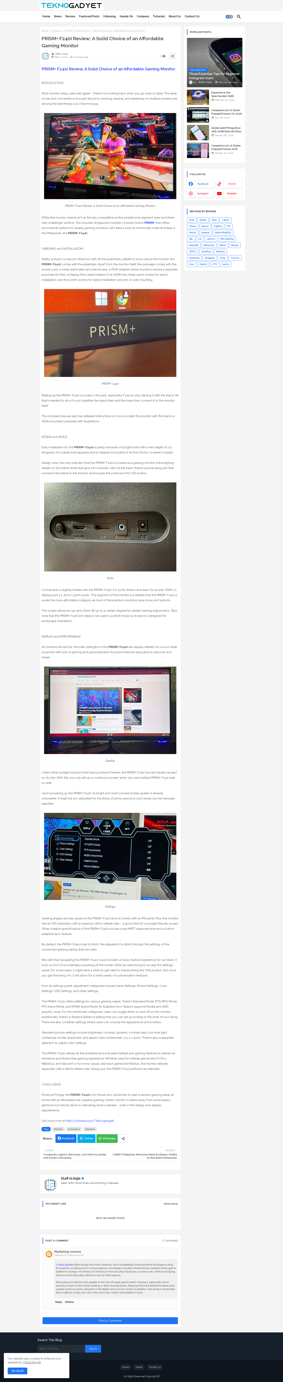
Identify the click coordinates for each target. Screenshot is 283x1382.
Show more (171, 1203)
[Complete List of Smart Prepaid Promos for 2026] (198, 115)
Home (46, 16)
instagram (203, 193)
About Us (175, 16)
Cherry (193, 226)
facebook (203, 184)
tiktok (232, 184)
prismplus (74, 1129)
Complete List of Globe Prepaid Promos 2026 (226, 147)
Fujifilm (218, 226)
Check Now (30, 1362)
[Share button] (123, 1138)
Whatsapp (109, 1138)
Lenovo (211, 239)
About (139, 1367)
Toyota (235, 258)
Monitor (58, 1129)
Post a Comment (110, 1320)
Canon (225, 220)
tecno (225, 264)
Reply (58, 1302)
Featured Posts (89, 16)
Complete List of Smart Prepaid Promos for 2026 (226, 112)
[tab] (46, 16)
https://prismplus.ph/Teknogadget (89, 1121)
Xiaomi (203, 264)
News (58, 16)
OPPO (192, 251)
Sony (223, 258)
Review (70, 16)
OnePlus (206, 251)
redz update (66, 1264)
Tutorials (159, 16)
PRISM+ (149, 223)
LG (199, 239)
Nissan (235, 245)
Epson (205, 226)
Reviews (56, 30)
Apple (202, 220)
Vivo (191, 264)
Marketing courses (67, 1251)
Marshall (193, 245)
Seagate (210, 258)
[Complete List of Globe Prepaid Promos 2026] (198, 150)
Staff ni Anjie (71, 1178)
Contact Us (192, 16)
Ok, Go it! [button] (17, 1370)
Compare (143, 16)
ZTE (214, 264)
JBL (191, 239)
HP (228, 226)
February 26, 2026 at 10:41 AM (69, 1255)
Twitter (88, 1138)
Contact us (155, 1367)
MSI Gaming (227, 239)
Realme (220, 251)
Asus (214, 220)
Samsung (194, 258)
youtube (232, 193)
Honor (192, 232)
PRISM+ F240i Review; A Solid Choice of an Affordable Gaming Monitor (108, 69)
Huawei (205, 232)
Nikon (222, 245)
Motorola (209, 245)
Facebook (68, 1138)
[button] (229, 17)
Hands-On (126, 16)
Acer (191, 220)
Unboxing (109, 16)
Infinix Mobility (223, 232)
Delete (69, 1302)
